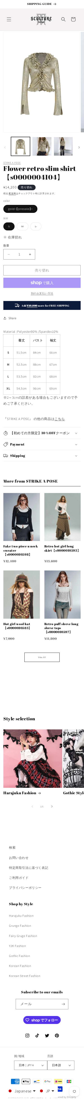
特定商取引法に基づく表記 (28, 868)
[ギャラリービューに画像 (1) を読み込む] (20, 146)
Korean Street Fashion (24, 976)
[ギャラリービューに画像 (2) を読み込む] (41, 146)
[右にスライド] (79, 147)
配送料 (12, 193)
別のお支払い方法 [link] (42, 293)
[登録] (63, 1004)
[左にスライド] (5, 147)
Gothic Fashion (19, 956)
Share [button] (13, 318)
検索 (12, 848)
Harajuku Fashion (19, 792)
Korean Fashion (20, 966)
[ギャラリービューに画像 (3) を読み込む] (63, 146)
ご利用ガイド (19, 878)
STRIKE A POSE (12, 162)
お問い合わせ (19, 858)
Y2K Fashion (17, 946)
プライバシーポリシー (25, 888)
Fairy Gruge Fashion (23, 936)
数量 (6, 246)
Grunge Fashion (20, 926)
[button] (9, 19)
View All (42, 657)
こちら (59, 419)
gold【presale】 (22, 210)
